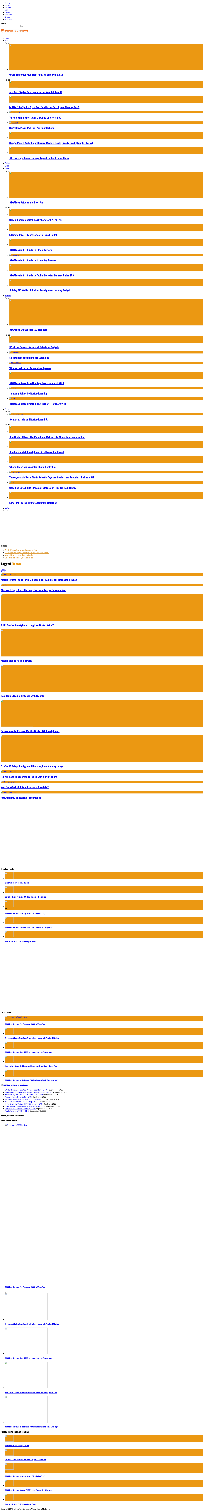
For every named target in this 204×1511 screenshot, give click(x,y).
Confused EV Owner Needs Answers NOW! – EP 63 (25, 1106)
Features (8, 14)
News (7, 5)
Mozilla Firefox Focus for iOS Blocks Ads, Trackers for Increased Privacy (39, 580)
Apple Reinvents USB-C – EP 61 (17, 1111)
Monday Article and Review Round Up (28, 419)
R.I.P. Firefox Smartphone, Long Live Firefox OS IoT (27, 625)
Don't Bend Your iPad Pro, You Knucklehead (19, 557)
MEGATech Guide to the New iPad (26, 202)
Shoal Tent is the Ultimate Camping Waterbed (33, 503)
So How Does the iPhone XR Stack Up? (29, 357)
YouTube (8, 19)
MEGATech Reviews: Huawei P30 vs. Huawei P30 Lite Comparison (28, 1052)
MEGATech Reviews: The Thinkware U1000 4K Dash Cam (25, 1024)
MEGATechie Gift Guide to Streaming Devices (32, 260)
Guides (8, 12)
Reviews (8, 7)
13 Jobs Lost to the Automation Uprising (30, 368)
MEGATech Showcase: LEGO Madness (28, 329)
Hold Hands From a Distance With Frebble (22, 696)
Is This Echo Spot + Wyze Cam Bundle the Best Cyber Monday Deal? (44, 107)
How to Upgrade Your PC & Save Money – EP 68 (24, 1094)
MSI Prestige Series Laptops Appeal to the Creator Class (39, 158)
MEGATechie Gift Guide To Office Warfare (30, 250)
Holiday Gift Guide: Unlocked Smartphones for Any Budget (39, 290)
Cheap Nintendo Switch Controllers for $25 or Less (35, 220)
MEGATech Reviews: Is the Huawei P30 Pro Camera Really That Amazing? (31, 1080)
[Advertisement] (102, 528)
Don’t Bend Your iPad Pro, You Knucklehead (31, 128)
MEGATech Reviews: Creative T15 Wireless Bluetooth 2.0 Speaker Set (30, 927)
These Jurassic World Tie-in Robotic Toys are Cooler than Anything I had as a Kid (51, 477)
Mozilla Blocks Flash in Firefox (17, 660)
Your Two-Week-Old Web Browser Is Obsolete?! (25, 787)
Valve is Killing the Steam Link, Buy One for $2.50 (35, 117)
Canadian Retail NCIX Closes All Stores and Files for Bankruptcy (42, 488)
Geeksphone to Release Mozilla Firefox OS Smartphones (30, 731)
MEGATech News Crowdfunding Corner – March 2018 (36, 383)
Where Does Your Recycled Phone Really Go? (32, 467)
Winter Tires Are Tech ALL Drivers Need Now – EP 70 (26, 1090)
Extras (7, 17)
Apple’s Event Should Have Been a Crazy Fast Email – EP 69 (28, 1092)
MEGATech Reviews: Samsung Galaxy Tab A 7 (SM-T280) (25, 913)
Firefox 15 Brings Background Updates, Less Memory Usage (32, 766)
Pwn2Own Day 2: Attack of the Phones (21, 797)
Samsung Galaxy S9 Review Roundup (28, 393)
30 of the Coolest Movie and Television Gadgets (34, 347)
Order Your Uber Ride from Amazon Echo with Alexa (36, 74)
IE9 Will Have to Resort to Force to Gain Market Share (29, 777)
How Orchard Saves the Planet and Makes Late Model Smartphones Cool (47, 437)
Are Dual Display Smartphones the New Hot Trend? (35, 92)
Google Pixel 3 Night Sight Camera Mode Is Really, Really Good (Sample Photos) (51, 143)
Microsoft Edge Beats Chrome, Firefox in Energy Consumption (33, 590)
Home (7, 3)
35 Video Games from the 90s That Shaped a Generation (25, 897)
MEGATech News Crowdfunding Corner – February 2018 (38, 404)
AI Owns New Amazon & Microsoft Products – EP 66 (25, 1099)
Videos (7, 10)
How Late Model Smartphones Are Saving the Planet (36, 452)
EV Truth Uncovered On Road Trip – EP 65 (21, 1101)
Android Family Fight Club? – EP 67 (18, 1097)
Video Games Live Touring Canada (17, 882)
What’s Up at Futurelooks (17, 1085)
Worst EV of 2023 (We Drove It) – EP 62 (20, 1108)
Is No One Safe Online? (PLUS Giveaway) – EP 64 (24, 1104)
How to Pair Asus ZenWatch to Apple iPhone (20, 941)
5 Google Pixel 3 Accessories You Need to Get (33, 235)
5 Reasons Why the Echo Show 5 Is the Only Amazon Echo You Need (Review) (32, 1038)
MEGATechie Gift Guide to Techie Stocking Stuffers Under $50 (41, 275)
